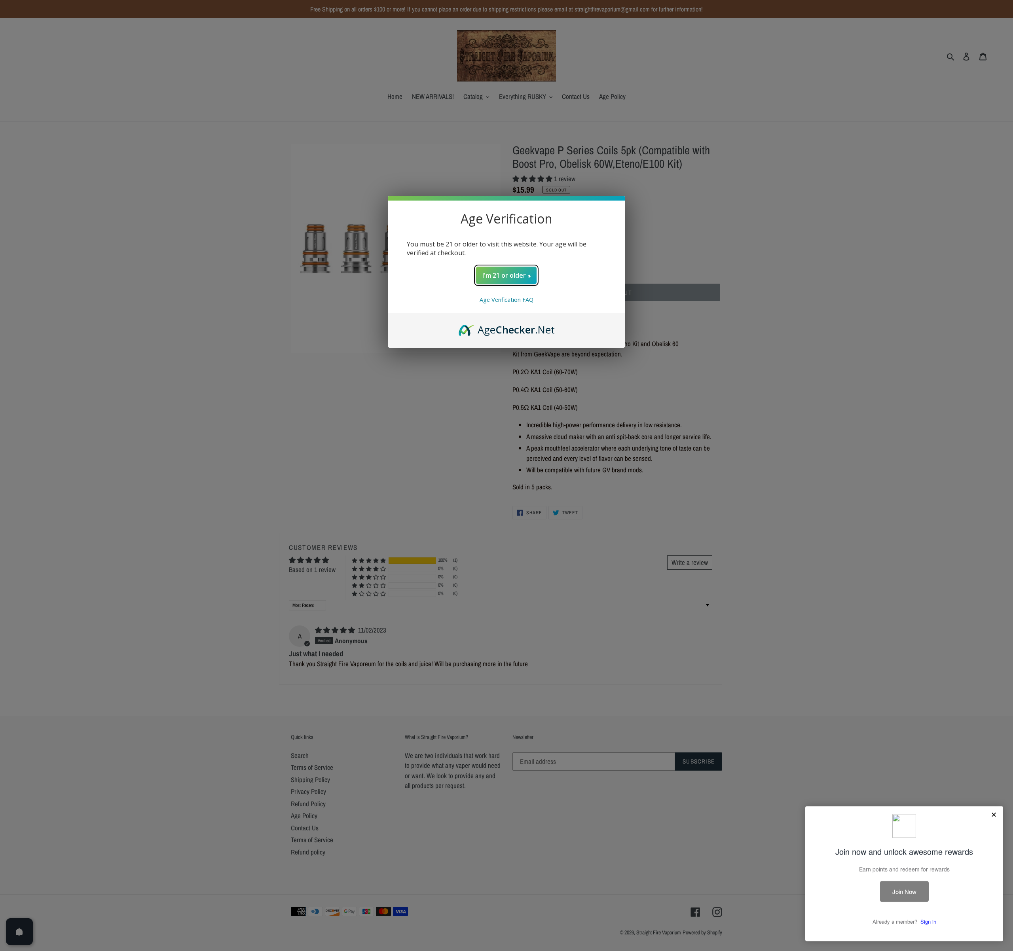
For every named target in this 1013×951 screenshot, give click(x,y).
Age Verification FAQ (506, 299)
